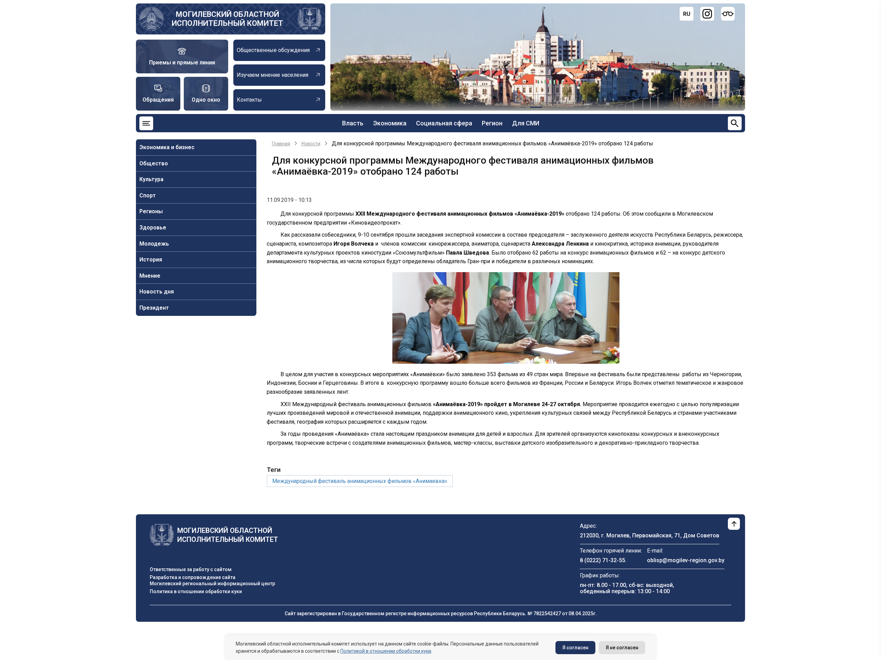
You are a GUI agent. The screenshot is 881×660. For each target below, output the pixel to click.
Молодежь (154, 243)
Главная (281, 143)
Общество (153, 163)
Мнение (149, 275)
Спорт (147, 195)
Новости (310, 143)
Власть (352, 123)
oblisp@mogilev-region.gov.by (685, 560)
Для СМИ (525, 123)
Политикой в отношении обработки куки (385, 651)
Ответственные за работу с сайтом (191, 569)
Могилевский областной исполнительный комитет (227, 19)
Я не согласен (622, 647)
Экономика (389, 123)
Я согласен (575, 647)
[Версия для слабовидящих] (728, 14)
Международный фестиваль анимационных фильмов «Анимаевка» (359, 481)
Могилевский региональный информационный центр (212, 583)
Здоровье (152, 227)
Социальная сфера (444, 123)
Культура (151, 179)
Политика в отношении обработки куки (196, 591)
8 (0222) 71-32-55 (602, 560)
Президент (154, 308)
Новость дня (156, 291)
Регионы (151, 211)
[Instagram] (707, 14)
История (150, 259)
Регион (492, 123)
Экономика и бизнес (166, 147)
